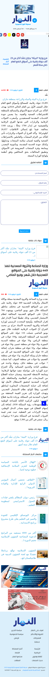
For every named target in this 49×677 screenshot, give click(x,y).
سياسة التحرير (16, 630)
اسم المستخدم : (41, 173)
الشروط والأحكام (37, 634)
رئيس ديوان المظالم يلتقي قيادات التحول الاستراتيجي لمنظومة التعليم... (18, 501)
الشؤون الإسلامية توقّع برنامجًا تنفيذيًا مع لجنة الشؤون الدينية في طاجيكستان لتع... (18, 554)
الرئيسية (6, 59)
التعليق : (43, 202)
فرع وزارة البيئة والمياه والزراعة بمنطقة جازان (25, 99)
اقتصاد (17, 652)
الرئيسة (37, 648)
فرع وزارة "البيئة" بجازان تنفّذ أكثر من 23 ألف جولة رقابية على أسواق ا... (18, 252)
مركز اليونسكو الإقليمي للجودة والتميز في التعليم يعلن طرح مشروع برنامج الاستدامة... (18, 519)
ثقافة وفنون (37, 656)
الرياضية (37, 652)
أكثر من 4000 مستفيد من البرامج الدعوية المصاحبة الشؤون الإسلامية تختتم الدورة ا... (18, 537)
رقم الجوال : (42, 182)
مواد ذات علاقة (35, 240)
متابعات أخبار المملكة (32, 454)
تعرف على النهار (37, 630)
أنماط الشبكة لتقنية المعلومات (31, 670)
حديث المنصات (37, 660)
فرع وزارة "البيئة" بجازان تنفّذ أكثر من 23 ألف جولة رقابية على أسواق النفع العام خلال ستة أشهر (19, 441)
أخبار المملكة (6, 62)
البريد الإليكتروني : (40, 192)
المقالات (17, 660)
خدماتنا (37, 641)
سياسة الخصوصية (16, 634)
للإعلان (16, 638)
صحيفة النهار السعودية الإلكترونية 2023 (15, 667)
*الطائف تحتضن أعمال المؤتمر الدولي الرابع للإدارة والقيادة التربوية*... (18, 483)
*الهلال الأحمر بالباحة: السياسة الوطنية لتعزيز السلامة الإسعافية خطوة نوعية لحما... (18, 466)
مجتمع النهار (17, 656)
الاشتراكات (37, 638)
